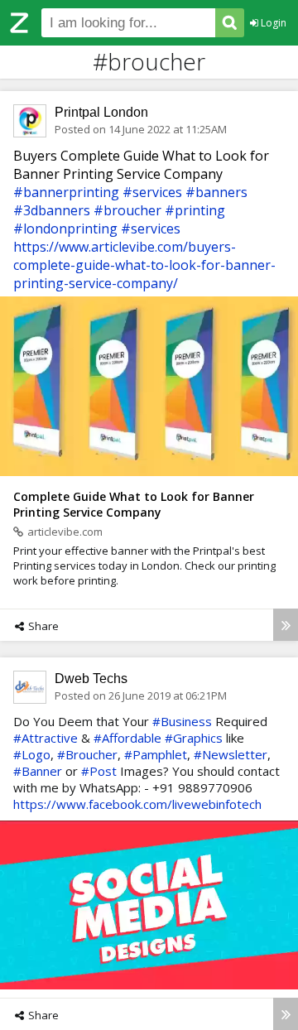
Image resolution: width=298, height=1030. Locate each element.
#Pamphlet (155, 754)
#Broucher (87, 754)
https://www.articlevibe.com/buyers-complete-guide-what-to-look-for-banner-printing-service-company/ (144, 265)
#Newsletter (230, 754)
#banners (216, 192)
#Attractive (45, 737)
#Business (182, 721)
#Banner (37, 771)
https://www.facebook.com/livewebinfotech (137, 804)
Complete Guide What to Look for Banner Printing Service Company (133, 504)
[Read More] (285, 625)
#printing (195, 210)
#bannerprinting (66, 192)
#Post (99, 771)
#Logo (31, 754)
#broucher (127, 210)
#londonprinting (65, 228)
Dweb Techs (91, 678)
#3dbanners (51, 210)
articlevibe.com (65, 531)
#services (152, 192)
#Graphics (194, 737)
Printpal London (101, 112)
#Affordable (127, 737)
